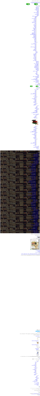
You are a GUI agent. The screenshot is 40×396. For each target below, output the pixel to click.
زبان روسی (35, 31)
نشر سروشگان (36, 82)
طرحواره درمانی (36, 68)
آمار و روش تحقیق (36, 9)
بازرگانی (35, 20)
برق (35, 42)
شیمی (35, 44)
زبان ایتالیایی (34, 29)
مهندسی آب (37, 81)
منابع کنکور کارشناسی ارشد (34, 79)
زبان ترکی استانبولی (34, 30)
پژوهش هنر (35, 54)
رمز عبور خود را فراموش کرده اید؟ (37, 393)
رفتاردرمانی (37, 61)
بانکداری (35, 21)
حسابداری (35, 26)
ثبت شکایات (37, 349)
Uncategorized (37, 7)
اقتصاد (35, 17)
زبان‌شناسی (35, 56)
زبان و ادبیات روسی (34, 32)
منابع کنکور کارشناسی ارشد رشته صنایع (35, 344)
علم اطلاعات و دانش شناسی (33, 34)
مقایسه (39, 251)
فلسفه (35, 38)
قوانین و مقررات (36, 348)
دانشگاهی (37, 15)
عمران (35, 45)
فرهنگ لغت (37, 74)
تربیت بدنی (35, 24)
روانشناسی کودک (36, 64)
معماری (35, 58)
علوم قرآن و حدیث (34, 37)
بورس (36, 72)
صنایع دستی (35, 57)
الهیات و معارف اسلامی (36, 12)
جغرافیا (35, 25)
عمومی (37, 70)
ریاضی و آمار (34, 43)
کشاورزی (35, 47)
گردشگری (35, 39)
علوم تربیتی (35, 35)
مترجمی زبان (37, 80)
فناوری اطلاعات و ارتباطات (35, 76)
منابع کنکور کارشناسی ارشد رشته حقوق (35, 340)
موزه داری (35, 59)
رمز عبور (39, 389)
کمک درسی (37, 77)
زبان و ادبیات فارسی (34, 33)
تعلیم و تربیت (37, 13)
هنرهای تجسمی (34, 60)
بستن (39, 358)
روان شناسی (34, 28)
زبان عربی (35, 55)
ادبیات (36, 71)
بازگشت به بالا (38, 394)
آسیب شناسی (37, 8)
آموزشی (37, 11)
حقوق (35, 27)
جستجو (39, 83)
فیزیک (35, 46)
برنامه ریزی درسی (34, 22)
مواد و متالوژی (34, 50)
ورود (39, 392)
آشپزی (35, 53)
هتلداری (35, 41)
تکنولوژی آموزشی (36, 14)
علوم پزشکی (37, 69)
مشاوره (36, 51)
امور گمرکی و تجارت (34, 18)
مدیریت (35, 40)
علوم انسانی (36, 16)
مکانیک (35, 48)
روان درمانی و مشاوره (36, 63)
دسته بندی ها (38, 152)
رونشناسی (36, 73)
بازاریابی (35, 19)
